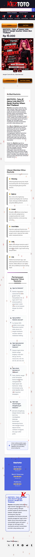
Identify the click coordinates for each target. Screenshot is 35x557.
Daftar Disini (25, 80)
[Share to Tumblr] (32, 545)
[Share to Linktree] (18, 545)
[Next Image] (32, 54)
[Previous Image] (3, 54)
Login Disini (10, 80)
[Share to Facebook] (13, 545)
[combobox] (16, 9)
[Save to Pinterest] (22, 545)
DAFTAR (25, 25)
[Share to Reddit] (27, 545)
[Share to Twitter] (9, 545)
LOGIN (9, 25)
